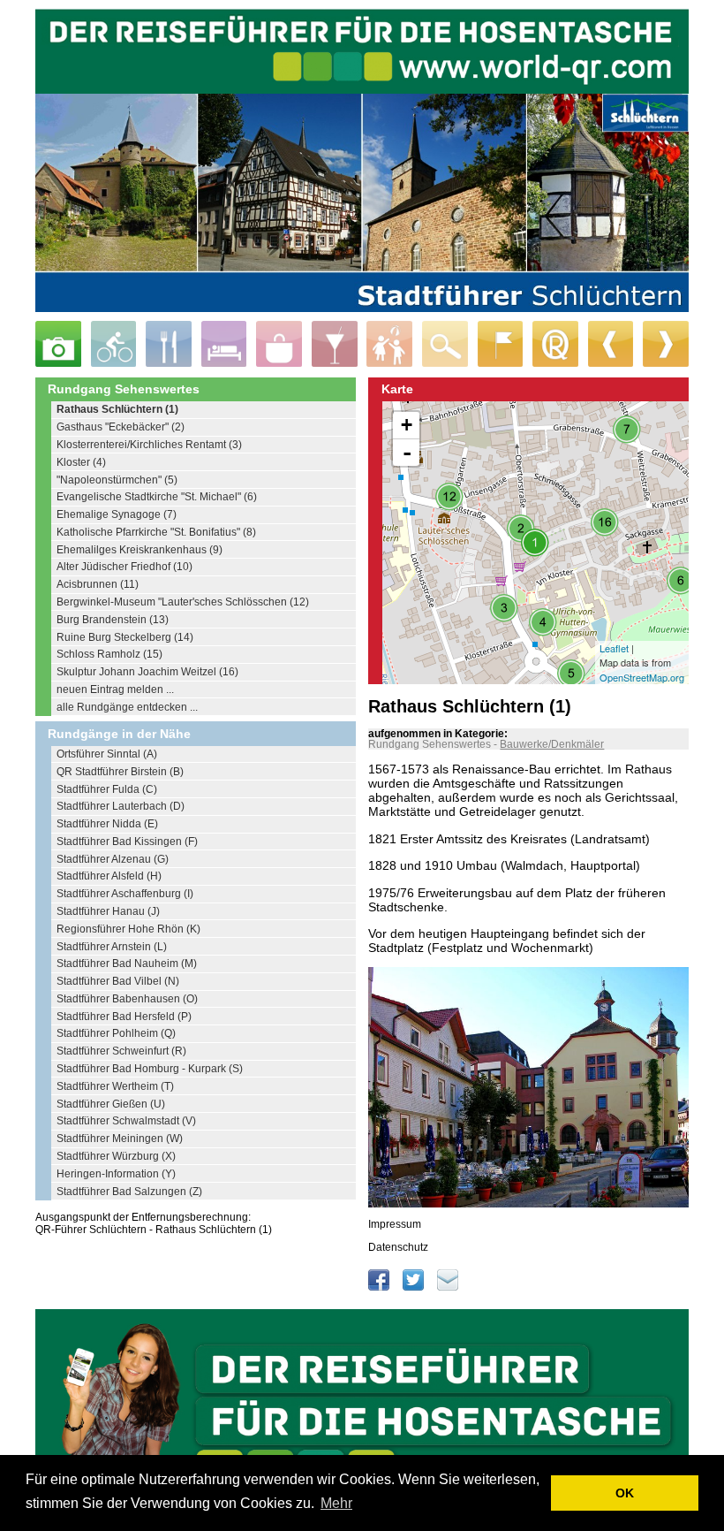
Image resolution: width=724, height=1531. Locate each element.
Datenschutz (398, 1247)
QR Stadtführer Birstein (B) (120, 772)
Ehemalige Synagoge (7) (117, 514)
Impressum (394, 1224)
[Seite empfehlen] (447, 1287)
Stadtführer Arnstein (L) (112, 947)
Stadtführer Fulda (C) (107, 789)
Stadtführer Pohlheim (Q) (116, 1033)
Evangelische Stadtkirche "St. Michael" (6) (157, 497)
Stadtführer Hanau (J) (108, 911)
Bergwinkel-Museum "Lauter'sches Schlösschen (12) (183, 602)
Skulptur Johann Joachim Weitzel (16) (147, 672)
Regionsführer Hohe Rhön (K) (128, 929)
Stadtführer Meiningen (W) (120, 1138)
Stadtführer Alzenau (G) (113, 859)
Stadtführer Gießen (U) (111, 1104)
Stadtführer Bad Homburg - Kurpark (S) (150, 1069)
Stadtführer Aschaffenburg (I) (125, 893)
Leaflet (614, 648)
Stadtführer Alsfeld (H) (109, 876)
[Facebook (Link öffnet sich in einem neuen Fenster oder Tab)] (380, 1287)
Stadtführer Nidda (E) (107, 824)
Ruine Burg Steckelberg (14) (125, 637)
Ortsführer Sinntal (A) (107, 754)
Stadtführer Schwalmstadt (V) (126, 1121)
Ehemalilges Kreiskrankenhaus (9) (139, 550)
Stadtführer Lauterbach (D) (121, 806)
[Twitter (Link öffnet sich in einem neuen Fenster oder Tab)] (414, 1287)
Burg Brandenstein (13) (113, 619)
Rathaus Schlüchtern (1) (117, 409)
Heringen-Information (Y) (116, 1174)
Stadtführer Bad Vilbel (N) (118, 981)
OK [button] (624, 1493)
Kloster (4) (81, 462)
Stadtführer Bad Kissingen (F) (127, 841)
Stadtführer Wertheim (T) (115, 1086)
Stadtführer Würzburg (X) (116, 1156)
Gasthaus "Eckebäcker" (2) (121, 427)
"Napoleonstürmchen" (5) (117, 480)
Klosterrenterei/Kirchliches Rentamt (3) (149, 444)
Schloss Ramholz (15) (109, 654)
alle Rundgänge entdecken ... (127, 707)
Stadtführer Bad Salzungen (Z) (129, 1191)
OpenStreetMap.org (642, 677)
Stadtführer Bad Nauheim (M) (127, 963)
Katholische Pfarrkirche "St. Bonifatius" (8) (156, 532)
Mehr (336, 1503)
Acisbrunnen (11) (98, 584)
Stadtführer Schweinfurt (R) (121, 1051)
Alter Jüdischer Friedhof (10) (124, 566)
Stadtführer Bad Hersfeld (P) (124, 1016)
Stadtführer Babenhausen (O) (127, 999)
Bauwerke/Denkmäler (552, 744)
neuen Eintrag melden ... (115, 689)
